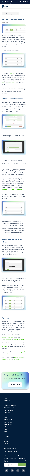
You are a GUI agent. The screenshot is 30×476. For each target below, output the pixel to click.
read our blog (7, 339)
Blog (5, 438)
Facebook (16, 359)
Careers (6, 441)
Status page (7, 412)
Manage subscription (9, 407)
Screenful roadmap (7, 14)
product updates (18, 357)
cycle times (11, 83)
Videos (5, 429)
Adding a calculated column (12, 99)
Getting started (8, 419)
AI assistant (7, 403)
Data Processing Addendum (10, 451)
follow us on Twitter (7, 359)
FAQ (5, 427)
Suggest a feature (8, 410)
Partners (6, 443)
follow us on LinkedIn (18, 339)
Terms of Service (8, 446)
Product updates (8, 424)
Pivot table (12, 73)
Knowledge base (8, 422)
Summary (5, 318)
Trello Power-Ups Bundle (10, 405)
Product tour (7, 400)
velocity (4, 83)
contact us (4, 346)
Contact (6, 431)
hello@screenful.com (7, 338)
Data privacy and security (10, 448)
